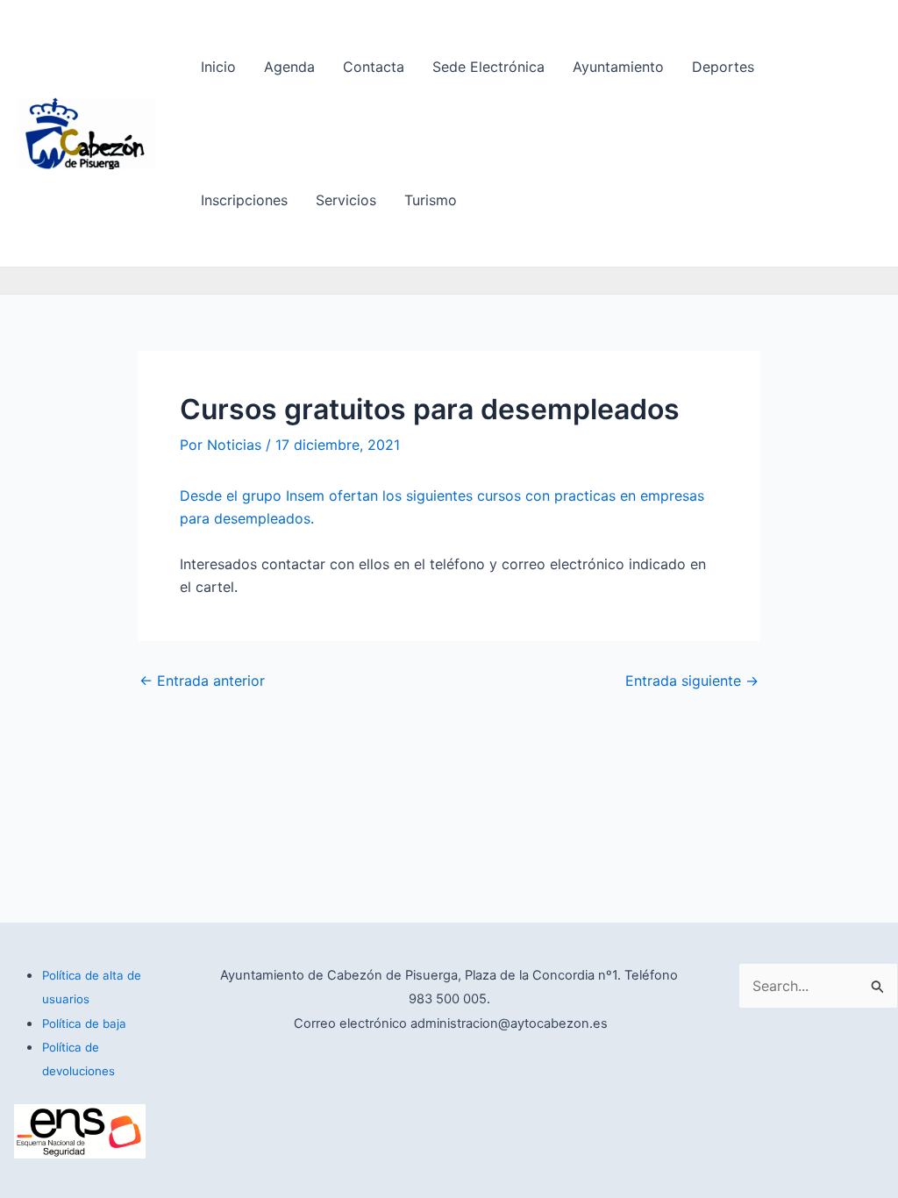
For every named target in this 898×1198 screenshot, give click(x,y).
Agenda (289, 66)
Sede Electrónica (488, 66)
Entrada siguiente (692, 681)
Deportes (723, 66)
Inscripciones (244, 200)
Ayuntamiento (618, 66)
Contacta (373, 66)
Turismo (430, 200)
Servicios (346, 200)
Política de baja (84, 1023)
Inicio (218, 66)
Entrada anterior (202, 681)
